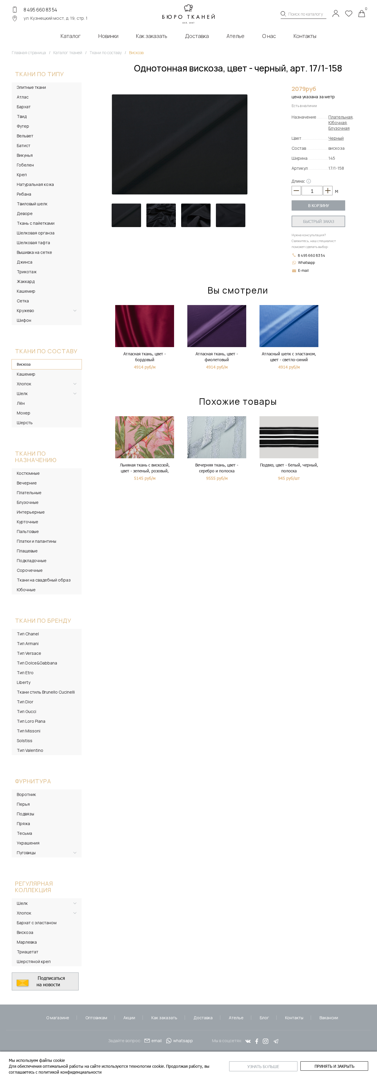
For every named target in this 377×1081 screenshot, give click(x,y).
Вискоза (24, 364)
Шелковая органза (35, 233)
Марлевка (27, 942)
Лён (21, 403)
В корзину (318, 205)
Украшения (28, 843)
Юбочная (337, 122)
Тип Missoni (28, 731)
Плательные (29, 492)
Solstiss (24, 740)
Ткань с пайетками (35, 223)
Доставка (203, 1017)
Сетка (23, 301)
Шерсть (25, 422)
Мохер (23, 413)
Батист (23, 145)
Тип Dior (25, 701)
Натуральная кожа (35, 184)
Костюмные (28, 473)
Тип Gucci (26, 711)
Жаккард (25, 281)
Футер (23, 126)
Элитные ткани (31, 87)
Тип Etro (25, 672)
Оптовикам (96, 1017)
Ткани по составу (46, 351)
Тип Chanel (28, 634)
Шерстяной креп (34, 961)
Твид (22, 116)
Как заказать (164, 1017)
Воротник (26, 794)
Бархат (24, 106)
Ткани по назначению (36, 456)
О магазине (57, 1017)
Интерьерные (31, 512)
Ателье (236, 1017)
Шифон (24, 320)
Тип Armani (28, 643)
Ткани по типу (39, 74)
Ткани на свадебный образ (44, 580)
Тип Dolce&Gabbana (37, 663)
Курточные (27, 521)
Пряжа (23, 823)
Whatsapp (306, 262)
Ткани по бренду (43, 620)
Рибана (24, 194)
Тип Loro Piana (31, 721)
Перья (23, 804)
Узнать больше (263, 1066)
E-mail (303, 270)
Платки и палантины (36, 541)
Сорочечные (30, 570)
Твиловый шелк (32, 203)
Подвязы (25, 814)
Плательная (340, 117)
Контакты (294, 1017)
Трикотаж (27, 271)
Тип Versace (29, 653)
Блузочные (28, 502)
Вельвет (25, 136)
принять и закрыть (334, 1066)
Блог (264, 1017)
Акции (129, 1017)
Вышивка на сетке (34, 252)
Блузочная (339, 128)
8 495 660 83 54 (40, 9)
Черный (336, 138)
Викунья (25, 155)
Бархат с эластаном (37, 922)
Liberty (23, 682)
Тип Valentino (30, 750)
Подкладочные (32, 560)
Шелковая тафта (33, 242)
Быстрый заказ (318, 221)
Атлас (23, 97)
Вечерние (27, 483)
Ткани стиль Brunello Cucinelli (46, 692)
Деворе (25, 213)
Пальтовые (28, 531)
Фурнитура (33, 781)
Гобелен (25, 165)
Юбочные (26, 589)
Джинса (24, 262)
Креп (22, 174)
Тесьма (24, 833)
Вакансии (329, 1017)
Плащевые (27, 551)
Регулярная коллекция (34, 887)
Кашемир (26, 291)
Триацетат (27, 952)
